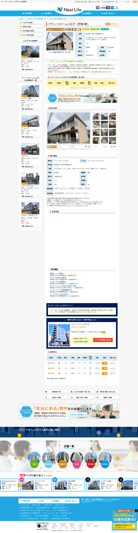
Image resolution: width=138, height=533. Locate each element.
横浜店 (72, 526)
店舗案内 (56, 501)
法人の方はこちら (82, 205)
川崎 (74, 528)
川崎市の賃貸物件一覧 (27, 507)
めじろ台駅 (99, 38)
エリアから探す (25, 505)
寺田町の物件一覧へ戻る (107, 392)
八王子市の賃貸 (27, 22)
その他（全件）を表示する (57, 378)
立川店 (81, 524)
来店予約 (44, 518)
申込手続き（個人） (67, 513)
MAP (103, 332)
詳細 (105, 363)
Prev (19, 435)
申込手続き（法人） (26, 516)
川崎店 (54, 524)
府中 (54, 528)
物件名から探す (60, 505)
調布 (80, 528)
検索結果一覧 (56, 392)
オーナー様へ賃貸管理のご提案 (29, 518)
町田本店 (55, 526)
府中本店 (89, 524)
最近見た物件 (81, 1)
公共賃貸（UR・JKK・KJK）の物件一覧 (32, 510)
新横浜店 (72, 524)
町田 (67, 528)
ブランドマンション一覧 (51, 513)
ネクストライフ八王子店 (80, 324)
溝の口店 (64, 526)
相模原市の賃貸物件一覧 (60, 507)
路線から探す (37, 505)
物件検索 (26, 501)
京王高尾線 (89, 38)
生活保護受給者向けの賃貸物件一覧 (30, 513)
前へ (60, 146)
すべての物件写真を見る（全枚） (59, 52)
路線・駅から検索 (82, 397)
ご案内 (41, 501)
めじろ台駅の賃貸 (28, 35)
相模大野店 (63, 524)
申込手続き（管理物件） (43, 516)
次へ (86, 146)
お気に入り (95, 1)
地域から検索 (56, 397)
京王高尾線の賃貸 (28, 31)
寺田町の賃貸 (26, 26)
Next (119, 435)
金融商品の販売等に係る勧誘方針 (60, 518)
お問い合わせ (72, 501)
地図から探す (48, 505)
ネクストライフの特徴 (60, 516)
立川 (60, 528)
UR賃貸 (96, 526)
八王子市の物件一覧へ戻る (82, 392)
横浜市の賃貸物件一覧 (43, 507)
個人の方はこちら (68, 205)
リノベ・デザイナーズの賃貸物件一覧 (57, 510)
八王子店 (97, 363)
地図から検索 (107, 397)
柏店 (88, 526)
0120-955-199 (109, 2)
